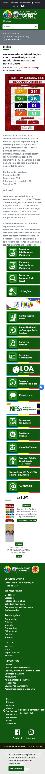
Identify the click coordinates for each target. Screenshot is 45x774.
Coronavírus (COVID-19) (17, 36)
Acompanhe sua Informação (19, 607)
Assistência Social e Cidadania (20, 689)
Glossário (9, 598)
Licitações (10, 595)
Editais (8, 622)
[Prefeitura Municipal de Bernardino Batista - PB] (20, 14)
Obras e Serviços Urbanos (17, 667)
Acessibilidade (25, 3)
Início (6, 33)
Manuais (9, 625)
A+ (14, 6)
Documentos (11, 619)
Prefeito (8, 664)
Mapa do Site (11, 585)
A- (18, 6)
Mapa (7, 649)
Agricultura (10, 676)
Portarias (9, 637)
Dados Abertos (12, 610)
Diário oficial (11, 631)
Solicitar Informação (15, 604)
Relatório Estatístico (15, 601)
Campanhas (11, 628)
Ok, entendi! (16, 768)
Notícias (16, 33)
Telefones (6, 3)
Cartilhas (9, 634)
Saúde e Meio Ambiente (16, 686)
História (8, 646)
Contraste (36, 3)
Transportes (10, 683)
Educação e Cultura (14, 673)
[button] (36, 27)
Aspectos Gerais (12, 652)
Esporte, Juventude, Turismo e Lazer (22, 670)
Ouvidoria (14, 3)
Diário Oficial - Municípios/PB (19, 582)
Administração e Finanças (17, 680)
